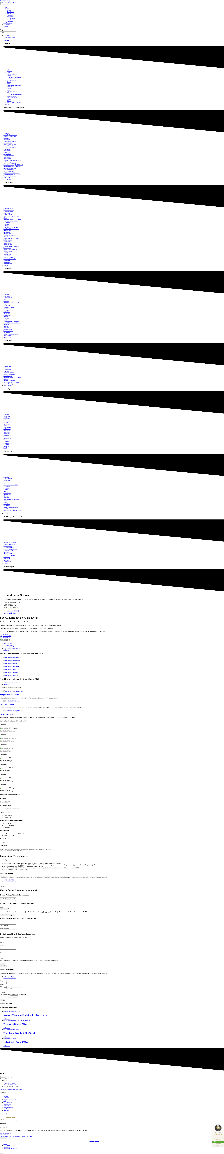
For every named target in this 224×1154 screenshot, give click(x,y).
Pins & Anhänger (12, 80)
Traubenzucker (8, 263)
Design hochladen (5, 994)
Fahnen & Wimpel (9, 307)
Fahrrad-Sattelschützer (10, 146)
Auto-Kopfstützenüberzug (11, 135)
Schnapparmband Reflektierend (12, 174)
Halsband (6, 444)
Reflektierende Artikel (10, 163)
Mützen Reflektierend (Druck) (12, 166)
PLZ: (1, 948)
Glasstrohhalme (8, 546)
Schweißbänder (8, 427)
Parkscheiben (7, 152)
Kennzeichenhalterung (10, 147)
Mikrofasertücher (11, 79)
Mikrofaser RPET (8, 553)
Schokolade (7, 260)
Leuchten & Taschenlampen (11, 229)
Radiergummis (8, 240)
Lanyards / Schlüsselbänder (14, 77)
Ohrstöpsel (6, 318)
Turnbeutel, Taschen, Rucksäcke (12, 510)
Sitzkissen (6, 324)
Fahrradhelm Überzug (10, 542)
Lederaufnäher (8, 315)
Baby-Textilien (8, 478)
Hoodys (6, 489)
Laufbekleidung (8, 493)
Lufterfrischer (7, 150)
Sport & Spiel (11, 20)
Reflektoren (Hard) (9, 169)
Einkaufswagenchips (9, 372)
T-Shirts (9, 83)
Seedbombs (7, 557)
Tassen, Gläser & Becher (10, 249)
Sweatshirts (7, 504)
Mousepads (7, 232)
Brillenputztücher (8, 211)
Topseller (9, 10)
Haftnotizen (7, 222)
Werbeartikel (7, 8)
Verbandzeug (7, 162)
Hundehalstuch (8, 443)
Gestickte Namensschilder (11, 221)
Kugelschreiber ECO (9, 550)
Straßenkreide (7, 435)
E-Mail (2, 986)
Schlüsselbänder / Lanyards (11, 321)
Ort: (1, 952)
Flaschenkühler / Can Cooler (11, 302)
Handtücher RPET (9, 547)
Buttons (6, 368)
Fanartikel (10, 15)
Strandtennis (7, 432)
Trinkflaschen (7, 158)
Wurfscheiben (7, 438)
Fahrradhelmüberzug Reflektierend (13, 165)
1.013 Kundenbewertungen (218, 1141)
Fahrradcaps (7, 139)
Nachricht (3, 993)
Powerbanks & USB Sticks (11, 238)
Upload (2, 907)
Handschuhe (7, 488)
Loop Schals (7, 552)
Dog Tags (6, 371)
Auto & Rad (10, 12)
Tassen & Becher (8, 331)
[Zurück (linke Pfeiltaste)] (0, 1153)
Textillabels (7, 332)
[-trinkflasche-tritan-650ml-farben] (5, 636)
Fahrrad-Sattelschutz (9, 544)
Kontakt (6, 26)
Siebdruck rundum (7, 704)
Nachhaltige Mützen (9, 555)
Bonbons (6, 252)
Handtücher (7, 310)
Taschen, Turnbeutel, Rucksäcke (12, 160)
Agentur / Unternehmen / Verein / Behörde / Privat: (14, 937)
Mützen (6, 316)
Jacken (5, 491)
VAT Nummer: (4, 959)
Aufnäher (9, 69)
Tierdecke (6, 446)
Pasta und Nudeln (8, 257)
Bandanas (9, 71)
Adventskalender (8, 208)
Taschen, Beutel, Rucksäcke (11, 246)
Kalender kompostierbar (10, 549)
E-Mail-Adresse (4, 925)
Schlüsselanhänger (9, 384)
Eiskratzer (6, 138)
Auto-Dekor (7, 133)
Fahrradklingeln (8, 143)
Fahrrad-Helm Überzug (10, 141)
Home (5, 7)
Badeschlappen (8, 297)
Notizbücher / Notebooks (10, 235)
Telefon (2, 984)
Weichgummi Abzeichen (14, 85)
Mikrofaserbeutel (8, 233)
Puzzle (5, 425)
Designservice (7, 24)
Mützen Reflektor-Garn (10, 168)
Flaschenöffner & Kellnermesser (12, 219)
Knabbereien (7, 255)
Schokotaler (7, 262)
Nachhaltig (10, 21)
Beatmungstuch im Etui (10, 136)
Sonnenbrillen (7, 157)
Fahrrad (9, 75)
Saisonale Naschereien (10, 259)
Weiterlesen (7, 1019)
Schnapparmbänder (9, 155)
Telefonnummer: (4, 928)
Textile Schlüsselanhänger (11, 334)
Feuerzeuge (7, 308)
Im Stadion (7, 312)
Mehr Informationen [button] (5, 1133)
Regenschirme (7, 154)
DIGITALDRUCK (6, 714)
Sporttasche (7, 430)
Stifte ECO (7, 560)
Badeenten (6, 414)
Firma (2, 981)
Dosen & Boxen (8, 214)
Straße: (2, 945)
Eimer (5, 218)
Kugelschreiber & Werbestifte (12, 227)
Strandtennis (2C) (8, 433)
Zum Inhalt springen (5, 0)
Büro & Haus (10, 13)
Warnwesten (7, 177)
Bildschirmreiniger (9, 210)
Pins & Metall (11, 18)
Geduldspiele (7, 422)
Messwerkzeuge (8, 230)
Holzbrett (6, 224)
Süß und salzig (8, 251)
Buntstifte (6, 421)
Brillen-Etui (7, 213)
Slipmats (6, 326)
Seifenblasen (7, 429)
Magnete (6, 379)
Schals (5, 320)
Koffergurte (7, 149)
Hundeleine (7, 441)
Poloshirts (6, 497)
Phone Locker (7, 237)
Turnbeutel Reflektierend (10, 176)
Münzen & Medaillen (9, 380)
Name (1, 922)
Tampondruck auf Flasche (9, 695)
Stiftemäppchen (8, 244)
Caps (8, 72)
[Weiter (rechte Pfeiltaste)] (2, 1153)
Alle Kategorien (8, 23)
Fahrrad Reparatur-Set (10, 144)
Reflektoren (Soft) (8, 171)
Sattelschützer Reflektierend (11, 173)
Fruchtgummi (7, 254)
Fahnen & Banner (12, 74)
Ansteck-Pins (7, 366)
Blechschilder (7, 369)
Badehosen (7, 416)
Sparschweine (7, 243)
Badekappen (7, 418)
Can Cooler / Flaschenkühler (11, 216)
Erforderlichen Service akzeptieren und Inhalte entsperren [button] (16, 1136)
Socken (9, 82)
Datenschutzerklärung (13, 997)
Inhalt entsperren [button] (4, 1134)
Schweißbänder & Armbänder (12, 323)
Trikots (5, 437)
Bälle (5, 299)
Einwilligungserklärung (94, 1141)
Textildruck (10, 16)
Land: (1, 955)
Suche (1, 4)
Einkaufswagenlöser (9, 374)
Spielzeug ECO (8, 558)
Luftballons (7, 313)
